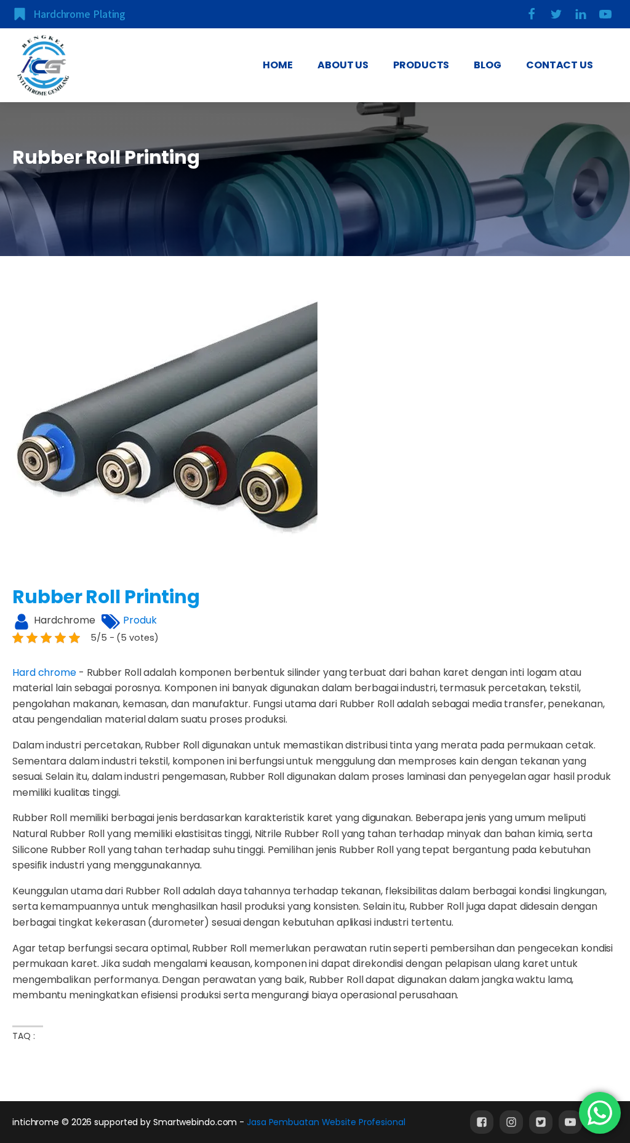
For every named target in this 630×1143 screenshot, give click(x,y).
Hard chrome (44, 672)
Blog (487, 65)
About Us (343, 65)
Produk (139, 620)
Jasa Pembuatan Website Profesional (326, 1122)
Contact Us (559, 65)
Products (421, 65)
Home (278, 65)
